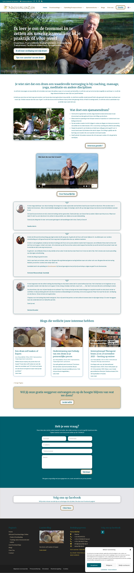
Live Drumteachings (15, 545)
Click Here (67, 508)
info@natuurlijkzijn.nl (81, 544)
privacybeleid (87, 478)
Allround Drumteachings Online (18, 534)
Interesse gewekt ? (95, 146)
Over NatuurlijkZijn (67, 194)
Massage (99, 361)
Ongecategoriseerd (20, 359)
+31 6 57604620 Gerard (82, 539)
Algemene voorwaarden (20, 569)
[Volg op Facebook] (102, 532)
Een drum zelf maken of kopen (48, 547)
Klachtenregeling (56, 569)
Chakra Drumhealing (16, 537)
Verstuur (86, 472)
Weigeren (109, 565)
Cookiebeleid (104, 569)
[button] (130, 550)
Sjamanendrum (38, 357)
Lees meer (18, 373)
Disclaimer (45, 569)
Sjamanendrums (91, 7)
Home (45, 7)
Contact (11, 553)
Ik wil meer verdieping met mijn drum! (31, 51)
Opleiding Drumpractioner (73, 7)
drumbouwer (52, 266)
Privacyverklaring (112, 569)
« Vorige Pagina (18, 383)
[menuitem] (129, 9)
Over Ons (12, 550)
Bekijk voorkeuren (124, 565)
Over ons (110, 7)
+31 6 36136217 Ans (81, 541)
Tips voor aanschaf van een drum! (30, 57)
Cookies (65, 569)
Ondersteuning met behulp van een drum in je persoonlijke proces (66, 354)
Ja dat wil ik (67, 402)
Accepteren (94, 565)
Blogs (103, 7)
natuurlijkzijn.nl (79, 546)
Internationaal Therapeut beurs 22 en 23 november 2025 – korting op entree (103, 354)
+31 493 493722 (79, 536)
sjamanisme (29, 359)
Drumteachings (54, 7)
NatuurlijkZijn (21, 357)
